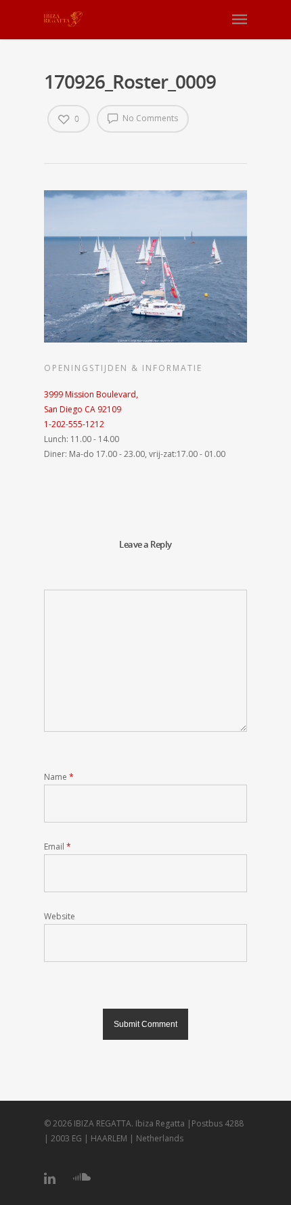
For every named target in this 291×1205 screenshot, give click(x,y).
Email (57, 846)
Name (59, 777)
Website (59, 916)
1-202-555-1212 (74, 424)
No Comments (149, 118)
